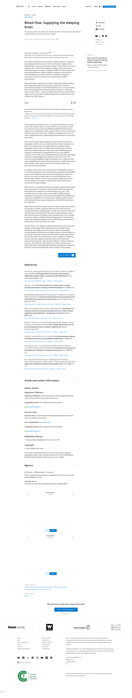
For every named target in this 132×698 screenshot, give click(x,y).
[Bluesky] (18, 658)
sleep (55, 587)
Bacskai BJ (46, 348)
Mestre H (28, 323)
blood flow (39, 589)
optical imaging (62, 587)
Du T (38, 323)
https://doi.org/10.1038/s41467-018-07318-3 (38, 332)
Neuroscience (29, 17)
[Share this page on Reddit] (106, 36)
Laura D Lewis (44, 53)
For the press (46, 644)
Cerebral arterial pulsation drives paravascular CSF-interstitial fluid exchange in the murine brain (50, 298)
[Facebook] (51, 658)
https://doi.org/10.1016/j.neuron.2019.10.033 (38, 355)
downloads (100, 42)
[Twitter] (28, 658)
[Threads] (46, 658)
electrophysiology (30, 589)
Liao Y (66, 295)
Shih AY (47, 309)
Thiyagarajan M (54, 360)
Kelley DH (40, 325)
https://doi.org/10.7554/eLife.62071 (35, 341)
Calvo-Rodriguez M (45, 346)
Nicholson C (39, 362)
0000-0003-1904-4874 (33, 407)
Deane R (71, 295)
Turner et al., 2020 (31, 96)
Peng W (49, 323)
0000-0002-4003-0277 (33, 431)
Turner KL (28, 336)
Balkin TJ (71, 271)
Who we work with (22, 642)
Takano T (51, 362)
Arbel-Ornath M (58, 346)
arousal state (46, 589)
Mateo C (27, 309)
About (64, 7)
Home (34, 7)
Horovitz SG (29, 271)
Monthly (53, 530)
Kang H (30, 360)
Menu (29, 6)
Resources (45, 646)
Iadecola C (28, 285)
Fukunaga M (37, 271)
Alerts (96, 7)
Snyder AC (67, 346)
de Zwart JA (46, 271)
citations (99, 44)
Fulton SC (65, 271)
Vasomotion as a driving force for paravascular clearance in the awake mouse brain (50, 349)
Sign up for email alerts (66, 610)
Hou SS (36, 346)
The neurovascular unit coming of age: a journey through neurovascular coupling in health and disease (47, 286)
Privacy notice (66, 614)
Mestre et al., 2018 (53, 243)
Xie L (26, 360)
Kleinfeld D (54, 309)
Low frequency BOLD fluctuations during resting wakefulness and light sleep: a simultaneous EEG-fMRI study (47, 275)
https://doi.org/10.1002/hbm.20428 (35, 281)
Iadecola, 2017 (30, 68)
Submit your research (109, 6)
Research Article (92, 70)
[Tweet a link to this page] (100, 36)
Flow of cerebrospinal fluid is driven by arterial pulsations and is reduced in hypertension (49, 326)
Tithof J (34, 323)
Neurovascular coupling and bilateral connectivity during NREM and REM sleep (50, 337)
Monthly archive (47, 642)
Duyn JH (27, 274)
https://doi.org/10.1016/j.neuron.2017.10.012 (38, 318)
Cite (99, 26)
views (99, 40)
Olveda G (65, 323)
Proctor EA (43, 336)
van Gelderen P (56, 271)
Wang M (31, 295)
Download (101, 23)
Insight (34, 15)
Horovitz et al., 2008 (50, 85)
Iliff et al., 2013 (41, 243)
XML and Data (45, 649)
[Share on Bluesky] (96, 36)
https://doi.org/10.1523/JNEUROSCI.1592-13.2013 (39, 304)
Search (88, 7)
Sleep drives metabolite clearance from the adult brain (44, 364)
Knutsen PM (35, 309)
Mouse (27, 596)
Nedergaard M (29, 297)
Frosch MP (28, 348)
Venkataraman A (51, 295)
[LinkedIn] (23, 658)
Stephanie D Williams (32, 53)
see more (34, 118)
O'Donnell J (63, 360)
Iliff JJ (26, 295)
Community (56, 7)
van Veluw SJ (29, 346)
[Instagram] (37, 658)
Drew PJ (50, 336)
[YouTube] (42, 658)
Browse (40, 7)
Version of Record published (36, 440)
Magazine (48, 7)
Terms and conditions (23, 649)
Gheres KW (35, 336)
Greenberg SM (37, 348)
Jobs (18, 640)
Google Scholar (57, 281)
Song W (43, 323)
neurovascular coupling (46, 587)
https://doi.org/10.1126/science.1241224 (37, 369)
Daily (47, 530)
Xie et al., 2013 (30, 243)
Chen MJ (40, 360)
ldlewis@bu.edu (45, 422)
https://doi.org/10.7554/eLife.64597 (44, 39)
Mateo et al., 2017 (59, 191)
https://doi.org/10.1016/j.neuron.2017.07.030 (38, 290)
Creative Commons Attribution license (99, 673)
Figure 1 (41, 96)
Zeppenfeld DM (40, 295)
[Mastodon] (32, 658)
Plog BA (60, 295)
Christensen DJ (29, 362)
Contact (19, 646)
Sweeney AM (56, 323)
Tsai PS (42, 309)
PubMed (49, 281)
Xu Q (35, 360)
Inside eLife (45, 640)
